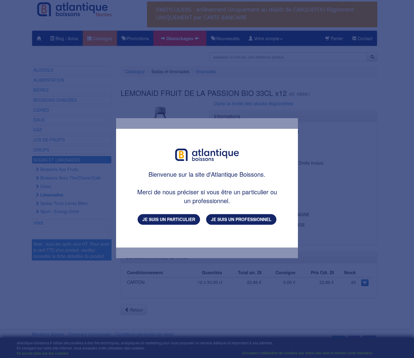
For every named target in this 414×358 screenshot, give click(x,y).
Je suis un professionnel (241, 219)
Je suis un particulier (168, 219)
